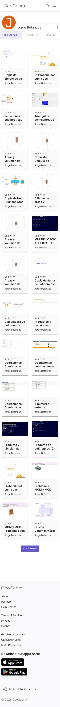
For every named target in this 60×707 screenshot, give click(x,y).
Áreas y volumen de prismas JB (12, 160)
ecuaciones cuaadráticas (13, 117)
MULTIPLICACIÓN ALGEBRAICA (46, 241)
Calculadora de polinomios (14, 323)
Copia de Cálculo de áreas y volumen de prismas (42, 164)
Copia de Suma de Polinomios (45, 282)
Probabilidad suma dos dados (13, 489)
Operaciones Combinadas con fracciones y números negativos (14, 370)
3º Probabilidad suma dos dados (45, 78)
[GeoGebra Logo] (14, 5)
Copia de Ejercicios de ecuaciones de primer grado (14, 80)
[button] (30, 549)
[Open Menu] (54, 6)
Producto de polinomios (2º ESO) (45, 448)
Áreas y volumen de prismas (12, 284)
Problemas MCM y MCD (43, 487)
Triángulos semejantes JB (44, 117)
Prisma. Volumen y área (45, 528)
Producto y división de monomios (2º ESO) (14, 450)
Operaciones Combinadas (13, 405)
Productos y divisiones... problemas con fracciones (45, 327)
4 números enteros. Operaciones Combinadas (43, 409)
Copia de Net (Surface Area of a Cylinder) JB (13, 204)
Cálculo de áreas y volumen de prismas (42, 204)
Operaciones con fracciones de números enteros (45, 368)
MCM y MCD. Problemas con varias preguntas (14, 532)
